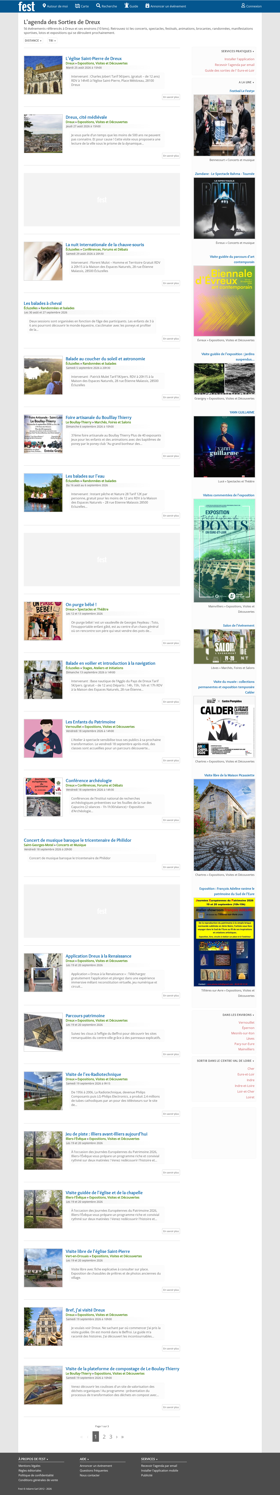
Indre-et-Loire (244, 1086)
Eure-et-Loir (246, 1074)
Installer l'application (239, 59)
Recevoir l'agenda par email (234, 65)
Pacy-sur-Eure (244, 1044)
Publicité (146, 1475)
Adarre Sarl (32, 1488)
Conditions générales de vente (38, 1480)
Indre (250, 1080)
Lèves (250, 1038)
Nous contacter (90, 1475)
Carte (85, 6)
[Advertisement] (102, 199)
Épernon (248, 1028)
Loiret (250, 1097)
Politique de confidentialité (36, 1475)
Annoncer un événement (168, 6)
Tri (52, 40)
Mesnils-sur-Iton (242, 1033)
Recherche (109, 6)
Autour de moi (57, 6)
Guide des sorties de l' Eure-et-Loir (229, 70)
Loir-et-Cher (245, 1091)
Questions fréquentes (94, 1470)
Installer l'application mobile (159, 1470)
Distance (33, 40)
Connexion (254, 6)
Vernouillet (246, 1022)
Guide (134, 6)
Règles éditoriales (29, 1470)
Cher (251, 1069)
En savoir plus (171, 97)
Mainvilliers (246, 1049)
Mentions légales (29, 1466)
